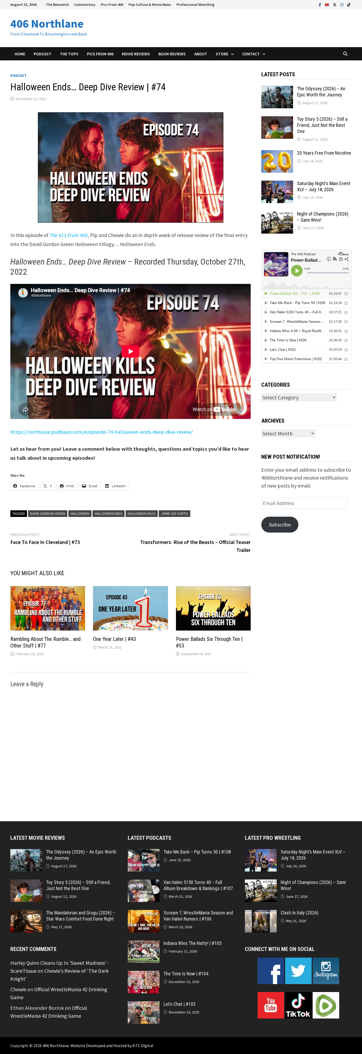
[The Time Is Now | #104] (144, 974)
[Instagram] (342, 4)
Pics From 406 (112, 4)
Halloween (79, 513)
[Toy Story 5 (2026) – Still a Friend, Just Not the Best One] (277, 120)
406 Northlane (47, 23)
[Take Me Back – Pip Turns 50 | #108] (144, 853)
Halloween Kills (142, 513)
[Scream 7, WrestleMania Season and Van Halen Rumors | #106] (144, 913)
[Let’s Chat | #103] (144, 1005)
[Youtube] (328, 4)
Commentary (84, 4)
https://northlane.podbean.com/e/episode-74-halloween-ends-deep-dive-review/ (101, 431)
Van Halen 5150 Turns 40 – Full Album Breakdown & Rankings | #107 (198, 885)
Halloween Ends (108, 513)
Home (20, 53)
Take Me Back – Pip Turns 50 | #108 (197, 852)
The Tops (69, 53)
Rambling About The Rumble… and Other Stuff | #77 (45, 642)
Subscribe (280, 524)
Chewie (18, 989)
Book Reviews (172, 53)
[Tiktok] (349, 4)
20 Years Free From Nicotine (324, 153)
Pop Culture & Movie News (150, 4)
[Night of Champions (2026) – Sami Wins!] (277, 215)
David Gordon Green (47, 513)
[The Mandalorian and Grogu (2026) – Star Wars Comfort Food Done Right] (26, 913)
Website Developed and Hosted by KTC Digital (111, 1045)
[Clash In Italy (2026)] (261, 913)
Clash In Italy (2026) (300, 912)
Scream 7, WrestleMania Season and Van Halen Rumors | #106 (198, 916)
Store (222, 53)
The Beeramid (57, 4)
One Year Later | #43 (114, 639)
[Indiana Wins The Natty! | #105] (144, 944)
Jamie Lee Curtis (174, 513)
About (200, 53)
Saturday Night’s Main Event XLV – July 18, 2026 (323, 186)
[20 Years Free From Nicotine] (277, 154)
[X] (335, 4)
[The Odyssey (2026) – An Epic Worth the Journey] (277, 89)
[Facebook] (320, 4)
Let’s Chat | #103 (180, 1004)
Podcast (42, 53)
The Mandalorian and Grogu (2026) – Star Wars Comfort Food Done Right (80, 916)
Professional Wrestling (195, 4)
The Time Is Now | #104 (186, 973)
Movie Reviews (136, 53)
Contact (251, 53)
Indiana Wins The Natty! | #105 (193, 943)
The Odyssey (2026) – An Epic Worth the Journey (321, 91)
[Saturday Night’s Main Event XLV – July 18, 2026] (277, 184)
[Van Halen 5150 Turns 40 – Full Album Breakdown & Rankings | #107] (144, 883)
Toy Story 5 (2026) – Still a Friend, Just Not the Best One (322, 125)
